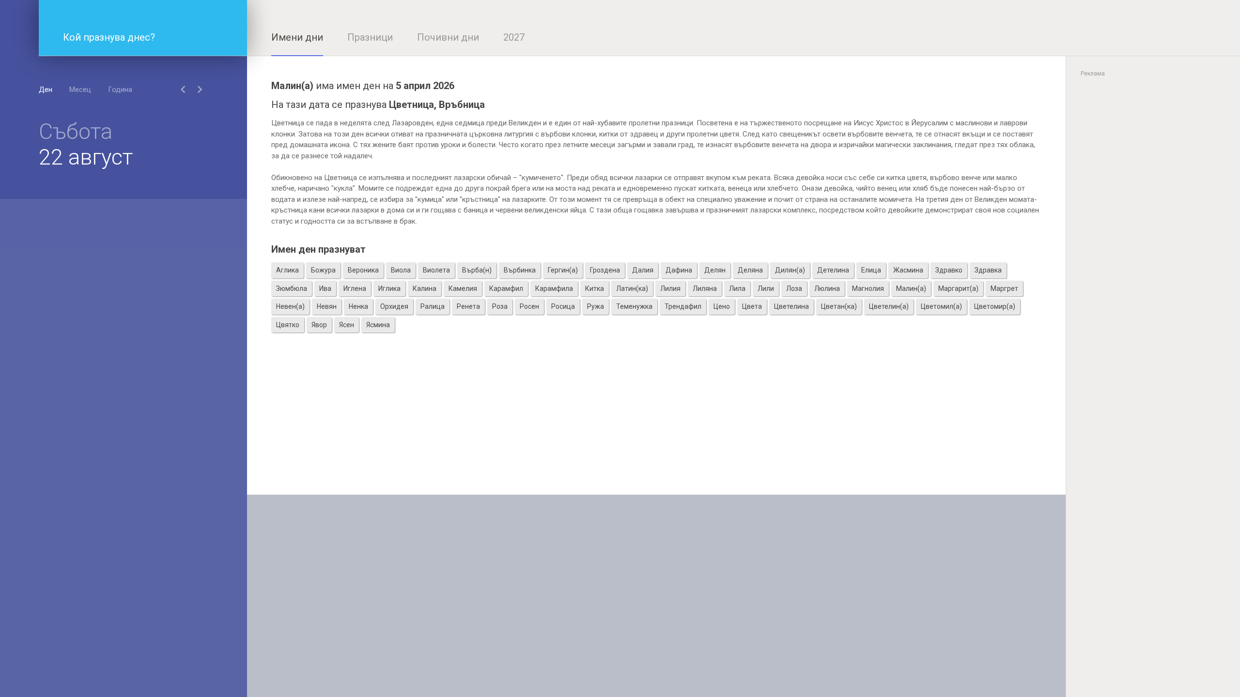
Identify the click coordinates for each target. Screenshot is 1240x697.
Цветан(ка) (839, 306)
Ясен (346, 325)
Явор (319, 325)
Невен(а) (290, 306)
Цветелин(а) (889, 306)
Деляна (750, 270)
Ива (325, 288)
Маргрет (1004, 288)
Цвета (752, 306)
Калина (424, 288)
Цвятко (287, 325)
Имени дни (297, 37)
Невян (327, 306)
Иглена (354, 288)
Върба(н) (477, 270)
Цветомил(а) (941, 306)
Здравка (988, 270)
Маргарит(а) (958, 288)
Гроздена (605, 270)
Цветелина (791, 306)
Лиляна (705, 288)
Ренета (468, 306)
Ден (45, 89)
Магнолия (868, 288)
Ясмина (378, 325)
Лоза (794, 288)
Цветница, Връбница (437, 104)
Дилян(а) (790, 270)
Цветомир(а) (994, 306)
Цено (721, 306)
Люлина (827, 288)
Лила (737, 288)
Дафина (679, 270)
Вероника (363, 270)
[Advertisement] (656, 427)
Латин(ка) (632, 288)
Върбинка (520, 270)
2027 (514, 37)
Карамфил (506, 288)
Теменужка (634, 306)
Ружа (595, 306)
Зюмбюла (291, 288)
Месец (80, 89)
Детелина (833, 270)
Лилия (670, 288)
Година (120, 89)
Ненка (358, 306)
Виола (401, 270)
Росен (529, 306)
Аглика (287, 270)
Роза (500, 306)
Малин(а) (911, 288)
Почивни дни (448, 37)
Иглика (389, 288)
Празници (370, 37)
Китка (594, 288)
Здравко (948, 270)
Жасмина (908, 270)
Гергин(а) (563, 270)
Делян (715, 270)
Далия (642, 270)
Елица (871, 270)
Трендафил (683, 306)
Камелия (463, 288)
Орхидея (394, 306)
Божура (323, 270)
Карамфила (554, 288)
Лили (766, 288)
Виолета (436, 270)
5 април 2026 (425, 85)
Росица (563, 306)
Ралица (432, 306)
